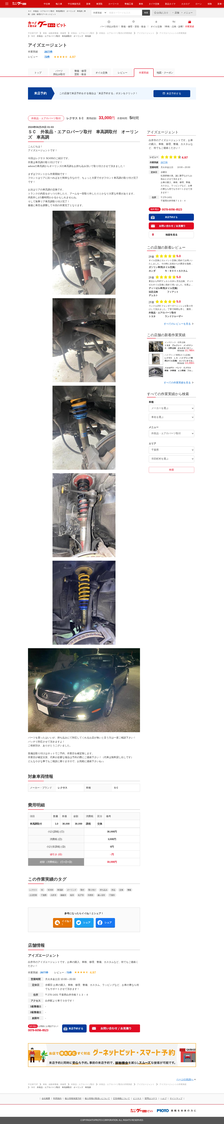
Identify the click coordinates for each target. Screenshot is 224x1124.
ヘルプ (163, 1098)
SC (42, 890)
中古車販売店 (74, 4)
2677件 (48, 51)
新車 (88, 4)
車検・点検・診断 (174, 26)
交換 (121, 890)
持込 (113, 890)
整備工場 (129, 4)
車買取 (99, 4)
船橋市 (63, 895)
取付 (82, 890)
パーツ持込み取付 (109, 26)
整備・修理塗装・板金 (80, 72)
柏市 (72, 895)
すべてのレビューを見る (177, 323)
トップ (37, 72)
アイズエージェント (145, 33)
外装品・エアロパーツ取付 (82, 33)
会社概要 (46, 1098)
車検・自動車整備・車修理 (54, 33)
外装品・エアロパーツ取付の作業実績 (115, 33)
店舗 (177, 12)
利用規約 (57, 1098)
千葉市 (112, 895)
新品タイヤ (170, 4)
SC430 (50, 890)
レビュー (122, 72)
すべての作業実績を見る (177, 382)
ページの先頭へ (184, 1079)
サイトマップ (176, 1098)
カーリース (113, 4)
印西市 (90, 895)
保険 (210, 4)
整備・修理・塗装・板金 (133, 26)
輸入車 (59, 4)
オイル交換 (156, 26)
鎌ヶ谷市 (101, 895)
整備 (129, 890)
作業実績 (189, 26)
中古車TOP (33, 33)
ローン (198, 4)
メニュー (188, 12)
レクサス (33, 890)
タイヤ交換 (154, 4)
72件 (47, 56)
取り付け (92, 890)
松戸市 (81, 895)
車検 (141, 4)
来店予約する (76, 1028)
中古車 (47, 4)
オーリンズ (71, 890)
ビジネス (137, 1098)
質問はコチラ (151, 1098)
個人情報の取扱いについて (97, 1098)
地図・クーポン (165, 72)
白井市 (53, 895)
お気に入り (162, 12)
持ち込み (103, 890)
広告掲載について (121, 1098)
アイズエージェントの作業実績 (172, 33)
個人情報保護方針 (73, 1098)
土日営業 (33, 895)
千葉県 (44, 895)
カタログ (185, 4)
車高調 (60, 890)
